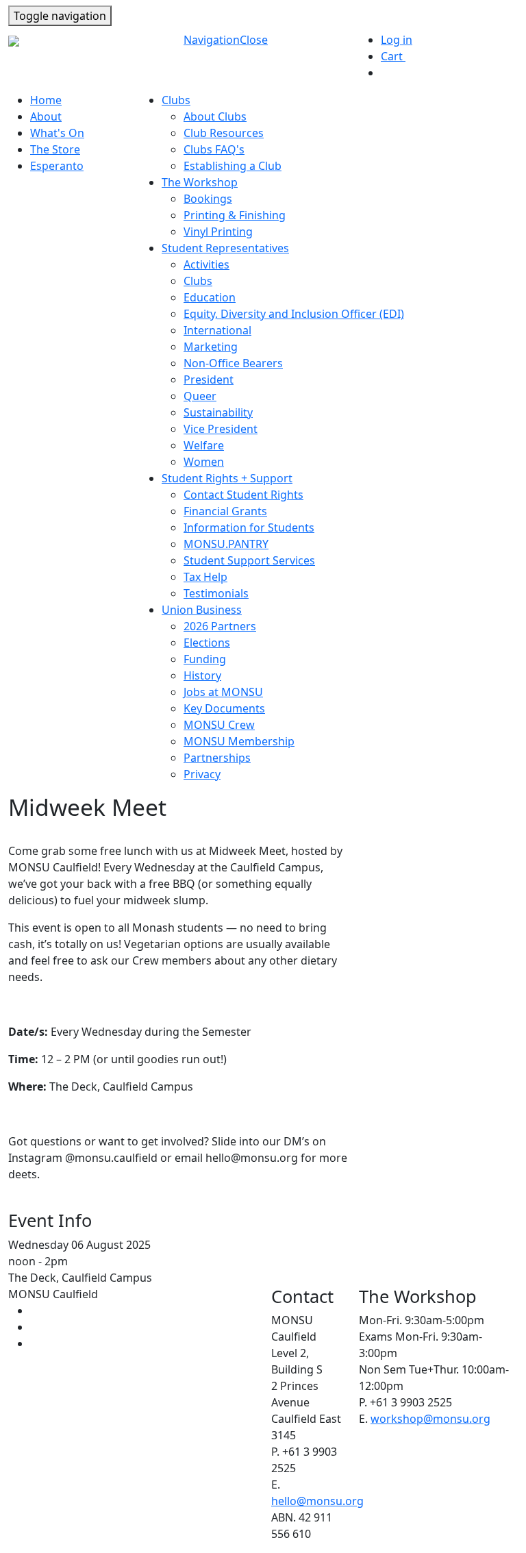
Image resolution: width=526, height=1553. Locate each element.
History (202, 675)
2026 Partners (220, 626)
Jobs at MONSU (223, 691)
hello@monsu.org (317, 1500)
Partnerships (217, 757)
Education (210, 297)
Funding (205, 659)
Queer (200, 395)
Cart (398, 56)
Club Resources (224, 132)
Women (204, 461)
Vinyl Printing (218, 231)
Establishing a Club (232, 165)
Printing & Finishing (235, 215)
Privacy (202, 774)
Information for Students (249, 527)
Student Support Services (249, 560)
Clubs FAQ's (214, 149)
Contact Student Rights (243, 494)
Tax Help (205, 576)
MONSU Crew (219, 724)
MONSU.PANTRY (226, 543)
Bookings (208, 198)
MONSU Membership (239, 741)
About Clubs (215, 116)
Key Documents (224, 708)
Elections (207, 642)
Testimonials (216, 593)
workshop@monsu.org (430, 1418)
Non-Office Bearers (233, 363)
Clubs (198, 280)
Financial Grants (225, 511)
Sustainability (218, 412)
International (217, 330)
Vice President (221, 428)
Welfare (204, 445)
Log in (396, 39)
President (209, 379)
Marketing (211, 346)
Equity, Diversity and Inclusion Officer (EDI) (294, 313)
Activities (206, 264)
